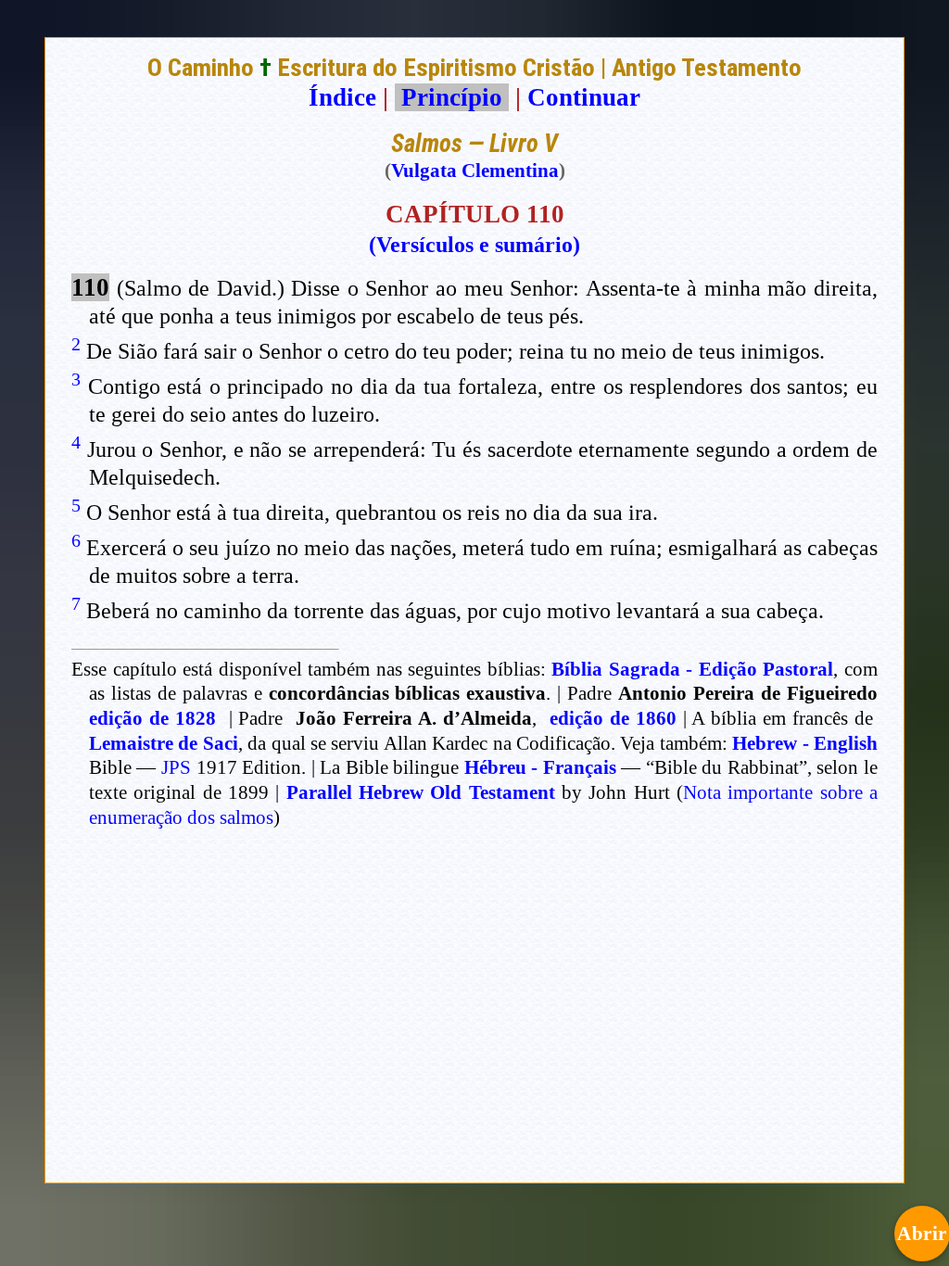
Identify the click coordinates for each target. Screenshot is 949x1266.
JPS (176, 767)
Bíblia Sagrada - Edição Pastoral (692, 669)
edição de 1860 (613, 718)
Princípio (452, 97)
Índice (342, 97)
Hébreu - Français (540, 767)
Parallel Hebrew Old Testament (420, 792)
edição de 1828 (152, 718)
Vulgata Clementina (475, 170)
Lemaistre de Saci (163, 743)
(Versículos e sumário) (474, 245)
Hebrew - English (805, 743)
